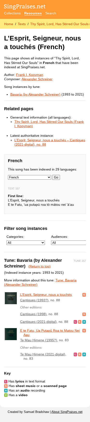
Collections (12, 13)
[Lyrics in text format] (75, 322)
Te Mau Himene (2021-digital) (42, 354)
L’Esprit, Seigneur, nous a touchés (46, 295)
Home (8, 24)
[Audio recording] (84, 322)
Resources (33, 13)
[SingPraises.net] (25, 7)
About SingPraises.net (67, 412)
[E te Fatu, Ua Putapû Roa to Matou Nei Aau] (11, 334)
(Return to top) (39, 266)
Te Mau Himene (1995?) (38, 340)
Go (56, 177)
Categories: (15, 237)
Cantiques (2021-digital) (38, 322)
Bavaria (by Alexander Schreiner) (35, 94)
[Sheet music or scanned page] (84, 295)
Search (50, 13)
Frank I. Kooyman (29, 75)
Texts (22, 24)
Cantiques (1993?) (34, 300)
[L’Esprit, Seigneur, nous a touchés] (11, 298)
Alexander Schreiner (37, 79)
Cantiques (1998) (33, 314)
